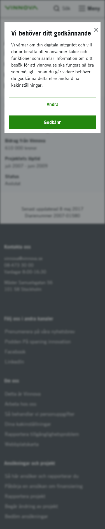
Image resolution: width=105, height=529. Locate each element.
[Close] (96, 29)
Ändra (53, 104)
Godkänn (53, 122)
